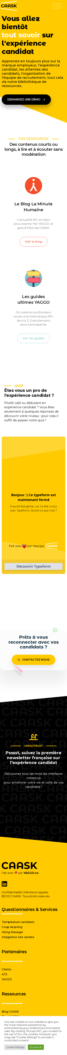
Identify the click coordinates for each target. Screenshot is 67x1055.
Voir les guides (33, 338)
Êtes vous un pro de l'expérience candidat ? (29, 393)
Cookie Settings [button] (15, 1047)
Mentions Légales (36, 892)
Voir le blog (33, 241)
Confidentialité (12, 892)
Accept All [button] (36, 1047)
